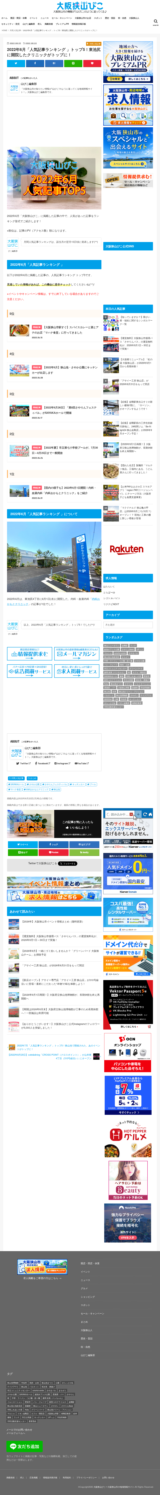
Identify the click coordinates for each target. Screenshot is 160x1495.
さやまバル (133, 653)
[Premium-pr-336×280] (128, 81)
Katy (106, 683)
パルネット (109, 695)
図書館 (135, 687)
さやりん (128, 683)
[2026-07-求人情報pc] (128, 123)
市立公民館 (128, 680)
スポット (98, 17)
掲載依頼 (49, 23)
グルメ (84, 1288)
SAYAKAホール (17, 784)
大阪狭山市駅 (123, 687)
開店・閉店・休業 (18, 17)
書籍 (121, 676)
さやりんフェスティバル (56, 784)
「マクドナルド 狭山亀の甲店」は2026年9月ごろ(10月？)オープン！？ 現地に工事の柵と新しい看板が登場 (135, 513)
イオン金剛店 (123, 703)
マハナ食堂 (16, 789)
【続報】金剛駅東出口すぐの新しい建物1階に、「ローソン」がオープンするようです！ (136, 405)
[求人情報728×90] (55, 899)
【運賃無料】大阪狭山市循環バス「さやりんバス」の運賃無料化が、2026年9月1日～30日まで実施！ (136, 343)
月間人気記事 (17, 778)
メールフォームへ (15, 1433)
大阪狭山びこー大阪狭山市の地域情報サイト (113, 1486)
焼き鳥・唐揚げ (142, 680)
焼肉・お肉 (124, 664)
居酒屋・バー (109, 687)
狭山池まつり (116, 683)
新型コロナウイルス (112, 680)
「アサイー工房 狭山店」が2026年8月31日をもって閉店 (52, 965)
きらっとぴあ (109, 703)
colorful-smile (120, 653)
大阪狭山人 (134, 17)
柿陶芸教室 (137, 703)
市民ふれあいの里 (133, 676)
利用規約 (67, 1477)
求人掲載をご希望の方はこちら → (42, 1278)
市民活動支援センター (113, 706)
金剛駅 (125, 645)
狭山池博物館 (122, 695)
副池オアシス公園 (111, 649)
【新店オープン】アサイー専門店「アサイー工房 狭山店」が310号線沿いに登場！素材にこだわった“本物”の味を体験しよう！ (60, 982)
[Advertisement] (54, 120)
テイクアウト (146, 695)
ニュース (45, 17)
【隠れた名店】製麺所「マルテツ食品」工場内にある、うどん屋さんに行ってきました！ (136, 469)
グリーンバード (135, 668)
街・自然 (122, 17)
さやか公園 (34, 784)
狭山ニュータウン (111, 645)
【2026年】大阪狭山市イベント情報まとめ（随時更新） (52, 921)
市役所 (124, 699)
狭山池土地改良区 (111, 657)
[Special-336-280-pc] (128, 166)
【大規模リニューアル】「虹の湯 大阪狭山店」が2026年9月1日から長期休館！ (136, 363)
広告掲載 (34, 1477)
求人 (40, 23)
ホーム (4, 17)
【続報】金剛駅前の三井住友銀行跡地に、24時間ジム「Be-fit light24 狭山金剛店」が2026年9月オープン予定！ (136, 428)
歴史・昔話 (110, 17)
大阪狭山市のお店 (83, 17)
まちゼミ (125, 657)
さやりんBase (128, 649)
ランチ (133, 645)
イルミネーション (142, 683)
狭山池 (57, 789)
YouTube (81, 763)
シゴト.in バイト (111, 598)
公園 (116, 699)
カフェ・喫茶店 (139, 672)
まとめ (33, 778)
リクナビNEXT (111, 604)
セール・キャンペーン (62, 17)
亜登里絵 (108, 699)
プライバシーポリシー (86, 1477)
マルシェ (108, 653)
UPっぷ (140, 649)
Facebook (43, 763)
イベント (34, 17)
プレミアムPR (62, 23)
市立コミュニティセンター (115, 668)
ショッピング (88, 1296)
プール (93, 784)
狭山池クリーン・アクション (131, 691)
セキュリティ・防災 (10, 23)
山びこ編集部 (29, 23)
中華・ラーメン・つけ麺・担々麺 (118, 660)
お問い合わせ (108, 1477)
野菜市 (147, 676)
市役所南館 (145, 687)
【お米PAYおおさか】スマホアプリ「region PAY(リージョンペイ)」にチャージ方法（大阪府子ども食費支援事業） (136, 492)
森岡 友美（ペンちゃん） (114, 672)
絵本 (114, 691)
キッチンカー (78, 784)
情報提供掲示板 (79, 23)
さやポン (134, 695)
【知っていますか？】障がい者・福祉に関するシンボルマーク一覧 (136, 320)
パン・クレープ (110, 664)
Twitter (24, 763)
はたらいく (109, 586)
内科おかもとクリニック (37, 789)
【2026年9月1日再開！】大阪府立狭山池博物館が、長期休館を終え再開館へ (136, 447)
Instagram (62, 763)
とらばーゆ (109, 592)
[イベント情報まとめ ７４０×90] (55, 886)
